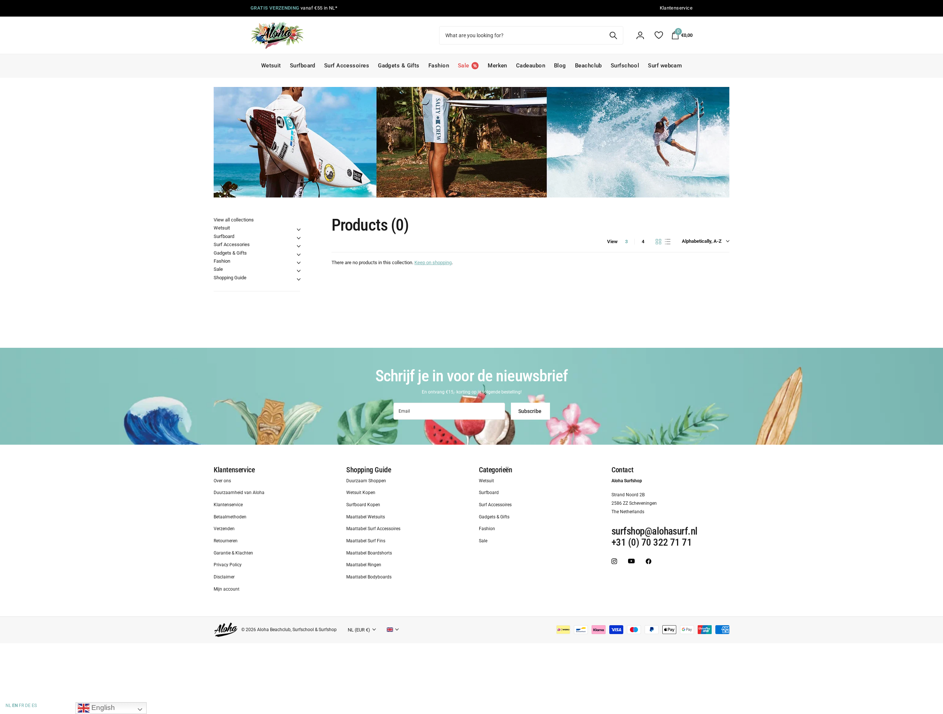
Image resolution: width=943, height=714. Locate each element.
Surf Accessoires (346, 65)
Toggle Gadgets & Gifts (298, 254)
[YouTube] (631, 561)
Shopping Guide (230, 277)
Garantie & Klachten (233, 553)
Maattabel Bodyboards (369, 577)
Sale (218, 269)
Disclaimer (224, 577)
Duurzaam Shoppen (366, 480)
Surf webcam (665, 65)
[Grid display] (658, 241)
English (102, 707)
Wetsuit (271, 65)
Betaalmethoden (230, 516)
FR (21, 705)
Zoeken (613, 35)
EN (15, 705)
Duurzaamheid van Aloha (239, 493)
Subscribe (530, 411)
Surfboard (302, 65)
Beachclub (588, 65)
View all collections (234, 220)
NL (8, 705)
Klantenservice (234, 469)
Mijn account (226, 589)
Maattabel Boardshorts (369, 553)
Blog (560, 65)
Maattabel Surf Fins (365, 541)
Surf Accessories (232, 244)
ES (34, 705)
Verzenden (224, 529)
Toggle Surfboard (298, 238)
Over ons (222, 480)
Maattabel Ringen (363, 565)
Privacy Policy (228, 565)
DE (28, 705)
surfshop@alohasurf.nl (654, 532)
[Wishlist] (658, 35)
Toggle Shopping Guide (298, 279)
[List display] (667, 241)
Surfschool (625, 65)
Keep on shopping (433, 262)
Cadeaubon (530, 65)
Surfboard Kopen (363, 504)
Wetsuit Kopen (360, 493)
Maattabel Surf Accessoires (373, 529)
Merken (497, 65)
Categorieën (495, 469)
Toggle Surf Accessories (298, 246)
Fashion (438, 65)
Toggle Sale (298, 270)
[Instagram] (614, 561)
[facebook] (648, 561)
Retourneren (226, 541)
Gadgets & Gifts (399, 65)
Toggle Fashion (298, 262)
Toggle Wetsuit (298, 229)
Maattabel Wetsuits (365, 516)
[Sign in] (640, 35)
